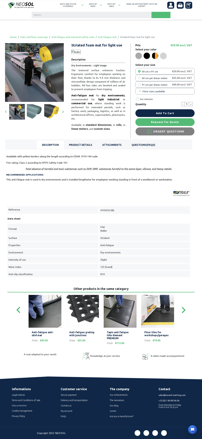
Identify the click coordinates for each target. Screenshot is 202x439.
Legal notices (18, 395)
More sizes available (151, 91)
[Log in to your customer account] (170, 5)
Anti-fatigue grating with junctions (81, 334)
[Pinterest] (146, 433)
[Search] (161, 15)
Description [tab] (50, 144)
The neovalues (117, 400)
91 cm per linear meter (155, 84)
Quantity (140, 104)
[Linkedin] (155, 433)
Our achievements (119, 395)
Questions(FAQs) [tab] (143, 144)
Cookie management (22, 411)
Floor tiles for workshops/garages (156, 334)
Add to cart (165, 113)
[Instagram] (164, 433)
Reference (14, 209)
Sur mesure (146, 98)
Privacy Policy (18, 416)
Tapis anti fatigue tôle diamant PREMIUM (118, 335)
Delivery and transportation (74, 400)
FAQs (63, 416)
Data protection (19, 405)
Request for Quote (165, 121)
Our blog (114, 405)
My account (66, 411)
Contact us (66, 405)
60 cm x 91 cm (150, 71)
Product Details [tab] (80, 144)
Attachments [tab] (112, 144)
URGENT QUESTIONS (168, 131)
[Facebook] (137, 433)
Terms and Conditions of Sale (26, 400)
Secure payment (69, 395)
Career (113, 411)
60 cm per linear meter (155, 78)
